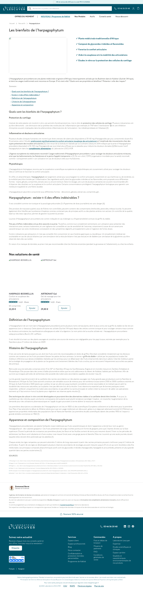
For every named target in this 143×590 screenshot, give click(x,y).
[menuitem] (24, 16)
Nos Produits (80, 16)
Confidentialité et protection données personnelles (76, 556)
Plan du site (99, 586)
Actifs (92, 16)
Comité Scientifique (67, 505)
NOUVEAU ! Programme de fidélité (55, 16)
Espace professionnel (76, 543)
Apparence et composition (22, 105)
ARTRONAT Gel (49, 293)
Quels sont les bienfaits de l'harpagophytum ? (30, 91)
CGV (65, 586)
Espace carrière (119, 552)
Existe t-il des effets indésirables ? (26, 95)
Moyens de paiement (98, 547)
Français (12, 569)
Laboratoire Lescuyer (121, 540)
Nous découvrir (122, 16)
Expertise (116, 543)
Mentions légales (85, 586)
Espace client (73, 540)
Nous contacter (74, 550)
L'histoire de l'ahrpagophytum (24, 101)
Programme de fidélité (77, 561)
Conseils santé (105, 16)
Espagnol (21, 569)
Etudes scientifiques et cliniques (122, 548)
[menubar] (71, 16)
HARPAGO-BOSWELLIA (21, 293)
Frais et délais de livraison (100, 541)
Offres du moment (24, 16)
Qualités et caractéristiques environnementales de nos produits (122, 559)
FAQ (95, 551)
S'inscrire (15, 548)
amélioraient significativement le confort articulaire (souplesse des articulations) (64, 141)
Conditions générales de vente (99, 557)
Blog (70, 547)
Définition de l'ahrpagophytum (24, 98)
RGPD (72, 586)
